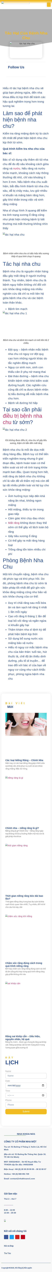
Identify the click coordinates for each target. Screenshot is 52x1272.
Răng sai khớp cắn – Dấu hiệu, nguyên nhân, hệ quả (22, 1038)
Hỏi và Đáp (8, 1246)
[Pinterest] (23, 1237)
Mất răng (13, 522)
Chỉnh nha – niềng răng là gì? (22, 828)
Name (8, 1071)
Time (7, 1091)
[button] (49, 4)
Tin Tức (7, 1253)
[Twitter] (12, 1237)
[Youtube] (17, 1237)
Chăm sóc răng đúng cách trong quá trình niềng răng (23, 964)
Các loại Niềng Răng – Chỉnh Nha (24, 760)
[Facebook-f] (6, 1237)
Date (7, 1081)
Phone (8, 1100)
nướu (16, 168)
